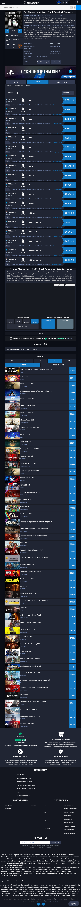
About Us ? (20, 775)
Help (74, 904)
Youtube (34, 805)
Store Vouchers (69, 805)
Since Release (10, 322)
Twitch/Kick (8, 805)
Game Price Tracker (70, 809)
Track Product (22, 326)
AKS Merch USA (69, 830)
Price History (19, 86)
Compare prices (58, 105)
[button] (77, 2)
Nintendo (47, 829)
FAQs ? (19, 792)
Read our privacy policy (51, 901)
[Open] (4, 2)
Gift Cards (67, 816)
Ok (39, 904)
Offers (9, 86)
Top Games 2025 (69, 826)
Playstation (48, 821)
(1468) (69, 339)
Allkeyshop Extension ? (24, 796)
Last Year (18, 321)
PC (37, 56)
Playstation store (55, 54)
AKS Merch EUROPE (70, 833)
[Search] (78, 7)
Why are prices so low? (24, 782)
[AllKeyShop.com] (31, 2)
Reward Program (69, 812)
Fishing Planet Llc (55, 51)
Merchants (7, 809)
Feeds (28, 86)
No (43, 904)
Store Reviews (68, 823)
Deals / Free (68, 819)
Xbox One (45, 56)
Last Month (35, 322)
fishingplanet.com (55, 46)
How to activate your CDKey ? (26, 789)
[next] (20, 31)
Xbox (46, 813)
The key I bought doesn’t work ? (27, 785)
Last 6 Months (26, 322)
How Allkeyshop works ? (24, 778)
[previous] (7, 31)
